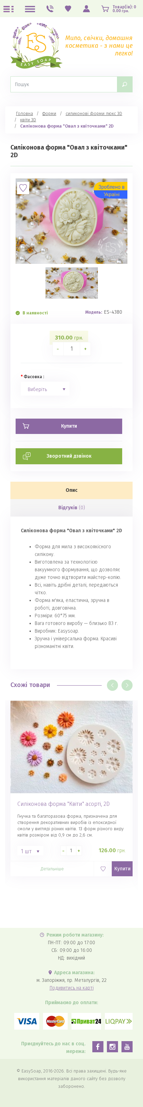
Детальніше (52, 868)
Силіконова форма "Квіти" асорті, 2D (63, 804)
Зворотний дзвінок (69, 456)
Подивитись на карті (72, 988)
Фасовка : (34, 376)
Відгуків (71, 508)
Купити (122, 869)
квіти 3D (28, 119)
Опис (71, 490)
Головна (24, 113)
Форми (49, 113)
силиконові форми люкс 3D (94, 113)
